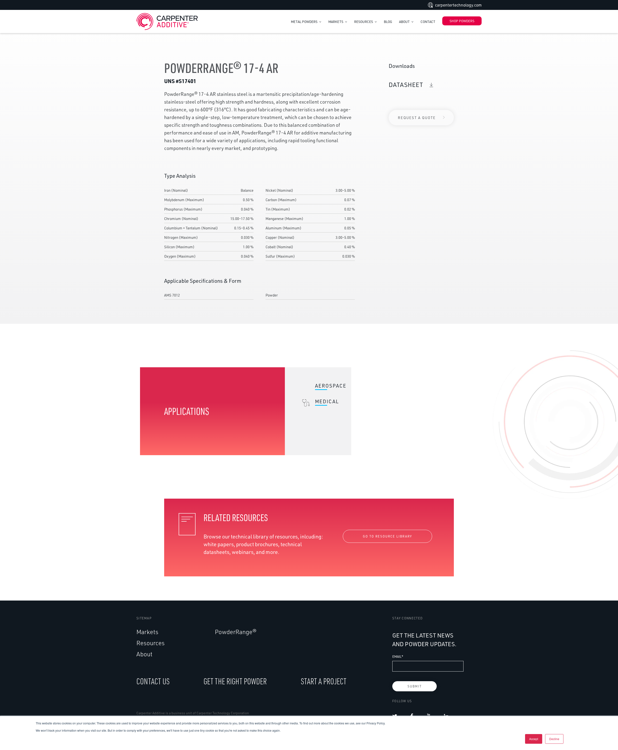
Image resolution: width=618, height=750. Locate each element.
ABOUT (404, 22)
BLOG (388, 22)
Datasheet (407, 84)
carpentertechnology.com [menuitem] (458, 4)
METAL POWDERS (304, 22)
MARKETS (336, 22)
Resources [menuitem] (150, 643)
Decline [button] (554, 739)
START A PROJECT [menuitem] (323, 681)
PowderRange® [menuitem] (235, 632)
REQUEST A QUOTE (417, 117)
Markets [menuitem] (147, 632)
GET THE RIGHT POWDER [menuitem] (235, 681)
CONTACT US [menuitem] (153, 681)
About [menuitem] (144, 654)
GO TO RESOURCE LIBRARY (387, 536)
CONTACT (428, 22)
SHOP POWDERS (461, 21)
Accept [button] (533, 739)
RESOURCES (364, 22)
